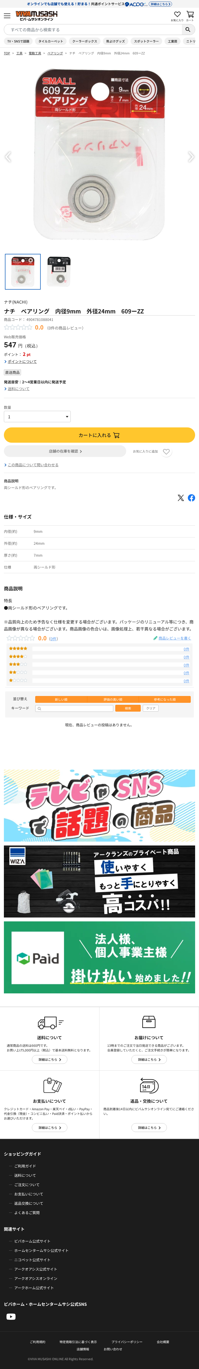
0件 (53, 638)
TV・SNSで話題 (18, 41)
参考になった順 (165, 699)
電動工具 (35, 53)
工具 (19, 53)
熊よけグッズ (115, 41)
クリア (150, 708)
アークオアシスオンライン (35, 1278)
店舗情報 (83, 1349)
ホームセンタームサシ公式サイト (41, 1250)
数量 (7, 407)
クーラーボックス (84, 41)
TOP (7, 53)
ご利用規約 (37, 1341)
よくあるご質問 (27, 1212)
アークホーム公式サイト (34, 1287)
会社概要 (163, 1341)
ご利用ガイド (25, 1166)
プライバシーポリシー (127, 1341)
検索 (128, 708)
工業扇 (172, 41)
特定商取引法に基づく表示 (78, 1341)
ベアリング (55, 53)
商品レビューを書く (175, 638)
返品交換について (28, 1203)
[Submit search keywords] (188, 29)
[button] (8, 157)
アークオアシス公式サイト (35, 1269)
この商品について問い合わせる (33, 464)
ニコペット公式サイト (32, 1259)
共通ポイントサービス (97, 3)
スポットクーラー (146, 41)
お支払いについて (28, 1193)
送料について (19, 388)
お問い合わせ (113, 1349)
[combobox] (93, 29)
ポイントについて (22, 361)
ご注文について (27, 1184)
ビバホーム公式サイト (32, 1241)
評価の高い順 (113, 699)
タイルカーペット (50, 41)
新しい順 (61, 699)
